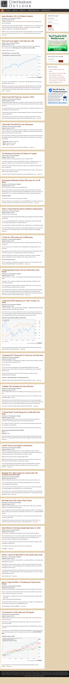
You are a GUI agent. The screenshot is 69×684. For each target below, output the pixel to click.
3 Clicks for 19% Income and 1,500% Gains (17, 237)
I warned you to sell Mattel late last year (10, 147)
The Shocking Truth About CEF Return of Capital (19, 153)
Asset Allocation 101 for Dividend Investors (17, 16)
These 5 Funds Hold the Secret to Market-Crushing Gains (22, 209)
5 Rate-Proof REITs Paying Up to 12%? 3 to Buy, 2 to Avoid (20, 302)
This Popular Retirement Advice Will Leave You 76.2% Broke (21, 181)
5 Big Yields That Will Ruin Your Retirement (17, 124)
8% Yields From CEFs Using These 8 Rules (17, 500)
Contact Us (22, 10)
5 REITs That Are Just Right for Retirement (17, 445)
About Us (15, 10)
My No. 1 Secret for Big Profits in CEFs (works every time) (22, 555)
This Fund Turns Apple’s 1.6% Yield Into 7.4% (18, 41)
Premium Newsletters (33, 10)
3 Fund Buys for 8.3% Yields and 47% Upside (18, 612)
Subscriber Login (46, 10)
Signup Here (50, 28)
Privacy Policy (30, 674)
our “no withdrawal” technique (27, 27)
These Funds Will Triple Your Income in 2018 (18, 97)
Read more (4, 34)
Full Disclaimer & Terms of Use (21, 674)
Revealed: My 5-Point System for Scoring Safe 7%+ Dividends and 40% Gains (20, 474)
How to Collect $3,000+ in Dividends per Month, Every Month (21, 583)
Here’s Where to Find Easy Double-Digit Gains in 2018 (21, 528)
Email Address (51, 18)
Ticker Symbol (51, 59)
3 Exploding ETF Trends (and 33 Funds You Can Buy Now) (22, 355)
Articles (8, 10)
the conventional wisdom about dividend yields (15, 85)
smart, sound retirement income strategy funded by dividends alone (27, 21)
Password (50, 22)
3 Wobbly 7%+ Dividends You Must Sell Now (17, 386)
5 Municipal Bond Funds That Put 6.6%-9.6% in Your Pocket (21, 271)
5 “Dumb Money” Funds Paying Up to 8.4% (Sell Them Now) (21, 413)
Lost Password (51, 29)
